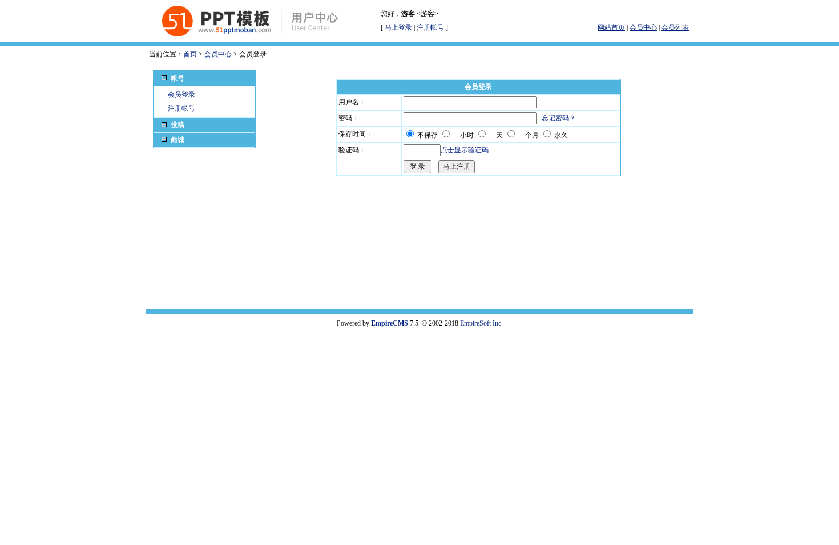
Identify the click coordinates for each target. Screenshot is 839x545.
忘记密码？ (559, 118)
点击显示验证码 (465, 150)
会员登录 (181, 95)
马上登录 (398, 27)
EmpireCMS (389, 323)
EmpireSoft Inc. (481, 323)
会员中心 (218, 54)
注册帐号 (430, 27)
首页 (190, 54)
